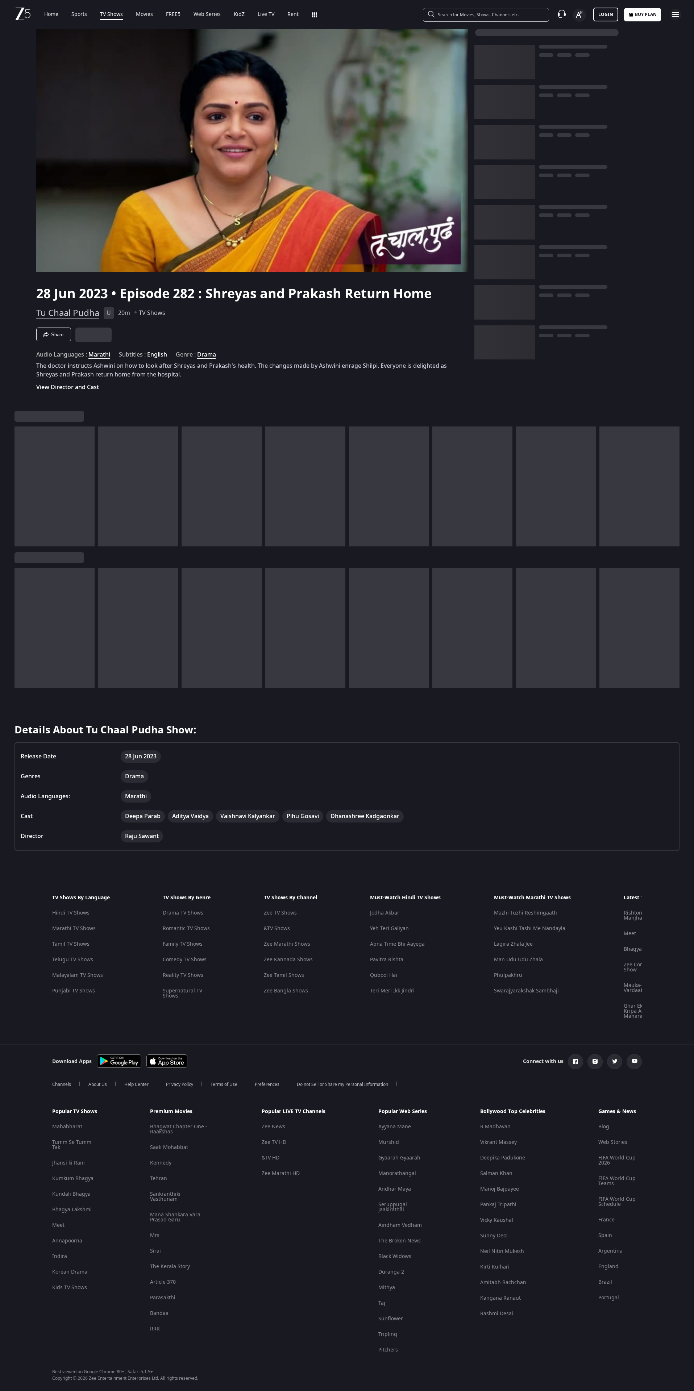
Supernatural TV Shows (182, 993)
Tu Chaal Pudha (67, 313)
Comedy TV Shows (185, 959)
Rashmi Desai (496, 1313)
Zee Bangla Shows (286, 991)
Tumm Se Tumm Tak (71, 1144)
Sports (79, 14)
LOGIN (605, 14)
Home (51, 14)
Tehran (158, 1178)
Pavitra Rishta (386, 959)
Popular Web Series (402, 1111)
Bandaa (159, 1313)
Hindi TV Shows (71, 913)
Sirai (155, 1251)
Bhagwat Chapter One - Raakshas (178, 1129)
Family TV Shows (183, 944)
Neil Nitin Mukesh (502, 1251)
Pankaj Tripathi (498, 1204)
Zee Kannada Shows (288, 959)
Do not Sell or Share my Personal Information (342, 1084)
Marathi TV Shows (74, 928)
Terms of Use (224, 1084)
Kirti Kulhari (495, 1267)
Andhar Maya (394, 1189)
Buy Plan (646, 14)
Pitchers (388, 1350)
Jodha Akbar (384, 913)
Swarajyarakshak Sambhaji (526, 991)
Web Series (207, 14)
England (608, 1266)
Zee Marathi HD (281, 1173)
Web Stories (612, 1142)
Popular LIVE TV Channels (293, 1111)
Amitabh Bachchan (503, 1282)
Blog (603, 1126)
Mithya (386, 1287)
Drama (206, 355)
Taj (381, 1303)
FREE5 (173, 14)
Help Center (136, 1084)
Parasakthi (162, 1298)
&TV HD (270, 1158)
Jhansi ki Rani (68, 1163)
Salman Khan (496, 1173)
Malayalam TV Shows (77, 975)
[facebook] (575, 1061)
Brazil (605, 1282)
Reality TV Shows (183, 975)
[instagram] (595, 1061)
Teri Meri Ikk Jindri (392, 991)
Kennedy (160, 1163)
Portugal (608, 1298)
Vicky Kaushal (496, 1220)
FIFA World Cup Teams (617, 1181)
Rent (293, 14)
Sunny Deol (494, 1236)
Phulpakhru (508, 975)
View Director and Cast (67, 387)
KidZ (239, 14)
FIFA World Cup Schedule (617, 1201)
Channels (61, 1084)
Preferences (267, 1084)
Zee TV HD (274, 1142)
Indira (59, 1256)
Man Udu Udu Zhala (518, 959)
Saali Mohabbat (169, 1147)
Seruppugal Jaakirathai (392, 1207)
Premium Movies (171, 1111)
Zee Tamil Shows (284, 975)
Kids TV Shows (69, 1287)
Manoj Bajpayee (499, 1189)
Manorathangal (397, 1173)
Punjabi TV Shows (73, 991)
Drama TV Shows (183, 913)
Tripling (387, 1334)
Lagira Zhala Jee (513, 944)
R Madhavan (495, 1126)
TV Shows (111, 14)
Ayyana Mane (394, 1126)
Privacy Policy (179, 1084)
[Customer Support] (561, 14)
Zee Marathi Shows (287, 944)
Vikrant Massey (498, 1142)
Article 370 (163, 1282)
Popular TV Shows (74, 1111)
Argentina (610, 1251)
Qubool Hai (383, 975)
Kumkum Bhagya (72, 1178)
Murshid (388, 1142)
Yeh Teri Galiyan (389, 928)
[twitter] (614, 1061)
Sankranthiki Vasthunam (165, 1196)
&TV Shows (277, 928)
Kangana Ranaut (500, 1298)
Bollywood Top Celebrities (512, 1111)
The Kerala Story (170, 1266)
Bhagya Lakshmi (72, 1209)
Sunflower (390, 1319)
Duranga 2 (391, 1272)
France (606, 1220)
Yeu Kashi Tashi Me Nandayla (529, 928)
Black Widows (394, 1256)
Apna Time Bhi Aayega (397, 944)
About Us (97, 1084)
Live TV (266, 14)
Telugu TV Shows (72, 959)
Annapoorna (67, 1241)
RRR (155, 1329)
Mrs (154, 1235)
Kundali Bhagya (71, 1194)
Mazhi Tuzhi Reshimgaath (525, 913)
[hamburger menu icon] (675, 14)
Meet (630, 933)
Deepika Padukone (502, 1158)
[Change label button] (579, 15)
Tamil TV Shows (71, 944)
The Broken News (399, 1241)
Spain (605, 1235)
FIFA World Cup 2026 (617, 1160)
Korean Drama (69, 1272)
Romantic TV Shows (186, 928)
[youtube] (634, 1061)
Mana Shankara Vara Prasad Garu (175, 1217)
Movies (144, 14)
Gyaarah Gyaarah (399, 1158)
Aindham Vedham (400, 1225)
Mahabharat (67, 1126)
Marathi (99, 355)
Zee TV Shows (280, 913)
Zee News (273, 1126)
